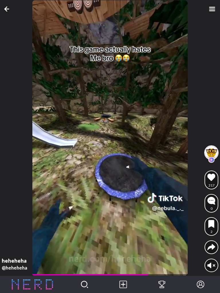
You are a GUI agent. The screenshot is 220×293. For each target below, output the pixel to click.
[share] (211, 247)
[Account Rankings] (161, 284)
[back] (8, 9)
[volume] (211, 265)
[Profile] (200, 284)
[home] (32, 284)
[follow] (211, 160)
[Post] (123, 284)
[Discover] (84, 284)
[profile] (211, 152)
